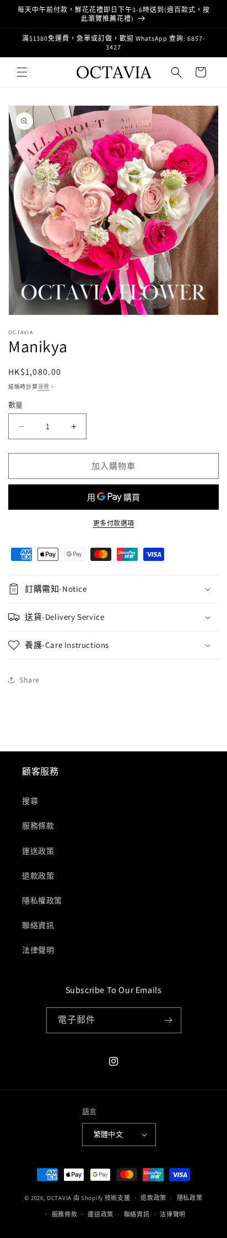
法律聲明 (38, 950)
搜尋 (30, 801)
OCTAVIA (59, 1198)
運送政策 (38, 851)
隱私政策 (190, 1198)
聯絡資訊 (38, 925)
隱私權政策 (42, 901)
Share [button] (29, 680)
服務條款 (38, 826)
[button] (22, 72)
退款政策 (38, 876)
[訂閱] (168, 1020)
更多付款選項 (113, 523)
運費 (44, 386)
